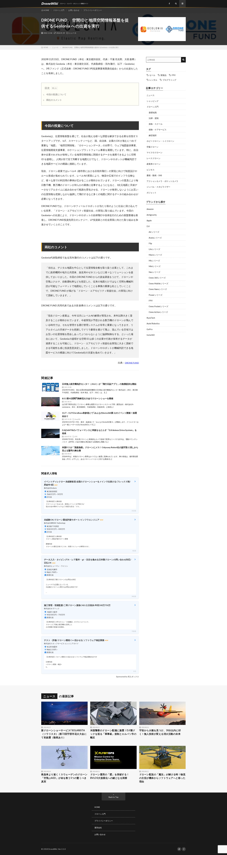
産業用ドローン (153, 164)
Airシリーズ (154, 232)
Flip (150, 243)
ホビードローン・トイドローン (160, 141)
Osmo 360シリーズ (157, 277)
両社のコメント (52, 100)
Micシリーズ (154, 260)
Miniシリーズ (155, 266)
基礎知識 (153, 112)
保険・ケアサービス (157, 129)
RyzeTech (151, 318)
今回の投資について (54, 94)
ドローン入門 (58, 10)
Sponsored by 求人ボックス (127, 676)
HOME (46, 10)
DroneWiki (52, 849)
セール (152, 75)
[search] (183, 59)
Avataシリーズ (155, 238)
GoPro (150, 329)
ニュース (72, 33)
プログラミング (169, 80)
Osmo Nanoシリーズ (158, 289)
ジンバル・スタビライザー (158, 187)
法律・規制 (154, 118)
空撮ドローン (152, 147)
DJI (148, 226)
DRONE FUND (132, 362)
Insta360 (151, 335)
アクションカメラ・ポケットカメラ (162, 181)
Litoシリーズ (154, 249)
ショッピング (152, 101)
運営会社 (98, 827)
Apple (149, 220)
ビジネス (150, 170)
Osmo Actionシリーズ (158, 312)
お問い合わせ (73, 10)
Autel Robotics (153, 323)
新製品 (163, 75)
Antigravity (152, 215)
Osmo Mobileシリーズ (158, 283)
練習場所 (153, 135)
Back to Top (113, 797)
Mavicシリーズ (155, 255)
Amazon (150, 209)
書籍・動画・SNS (154, 175)
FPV (174, 75)
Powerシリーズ (155, 295)
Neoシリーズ (154, 272)
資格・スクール (155, 124)
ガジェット (151, 192)
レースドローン (153, 158)
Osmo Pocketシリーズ (158, 306)
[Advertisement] (166, 359)
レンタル (153, 80)
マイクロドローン (154, 152)
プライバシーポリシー (92, 10)
